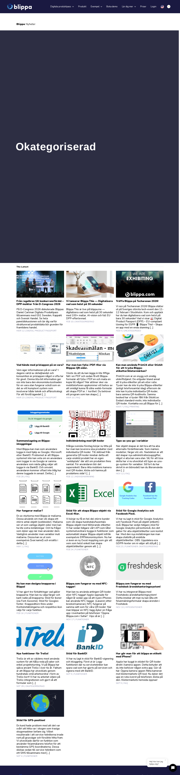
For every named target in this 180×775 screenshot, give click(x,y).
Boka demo (112, 6)
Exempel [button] (95, 6)
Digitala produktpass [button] (61, 6)
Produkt (82, 6)
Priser (143, 6)
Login (153, 6)
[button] (170, 6)
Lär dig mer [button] (128, 6)
